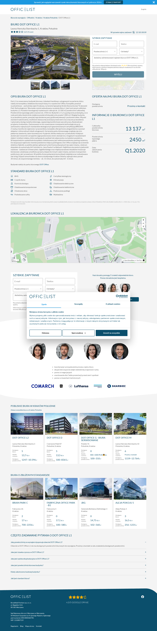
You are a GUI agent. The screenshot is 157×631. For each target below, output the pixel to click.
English (143, 9)
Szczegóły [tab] (78, 304)
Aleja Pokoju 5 (125, 502)
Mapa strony (29, 626)
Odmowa (45, 333)
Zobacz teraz (27, 460)
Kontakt (39, 626)
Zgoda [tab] (44, 304)
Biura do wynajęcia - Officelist (22, 18)
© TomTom (138, 260)
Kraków (39, 18)
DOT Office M (123, 437)
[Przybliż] (143, 220)
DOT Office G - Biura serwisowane (93, 439)
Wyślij (118, 74)
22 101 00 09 (141, 32)
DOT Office (44, 164)
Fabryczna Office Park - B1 (61, 504)
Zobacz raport (113, 2)
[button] (78, 239)
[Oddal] (143, 223)
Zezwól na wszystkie (111, 333)
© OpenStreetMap (128, 260)
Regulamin (14, 626)
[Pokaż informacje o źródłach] (143, 260)
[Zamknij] (153, 2)
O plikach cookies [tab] (113, 304)
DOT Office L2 (20, 437)
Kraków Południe (50, 18)
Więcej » (104, 69)
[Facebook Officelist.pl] (142, 596)
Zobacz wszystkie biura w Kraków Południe (26, 410)
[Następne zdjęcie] (87, 58)
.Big (83, 502)
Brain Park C (20, 502)
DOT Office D (54, 437)
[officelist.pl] (21, 596)
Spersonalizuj (77, 333)
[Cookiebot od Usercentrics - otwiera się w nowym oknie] (118, 296)
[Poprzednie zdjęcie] (14, 58)
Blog (21, 626)
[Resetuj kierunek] (143, 226)
